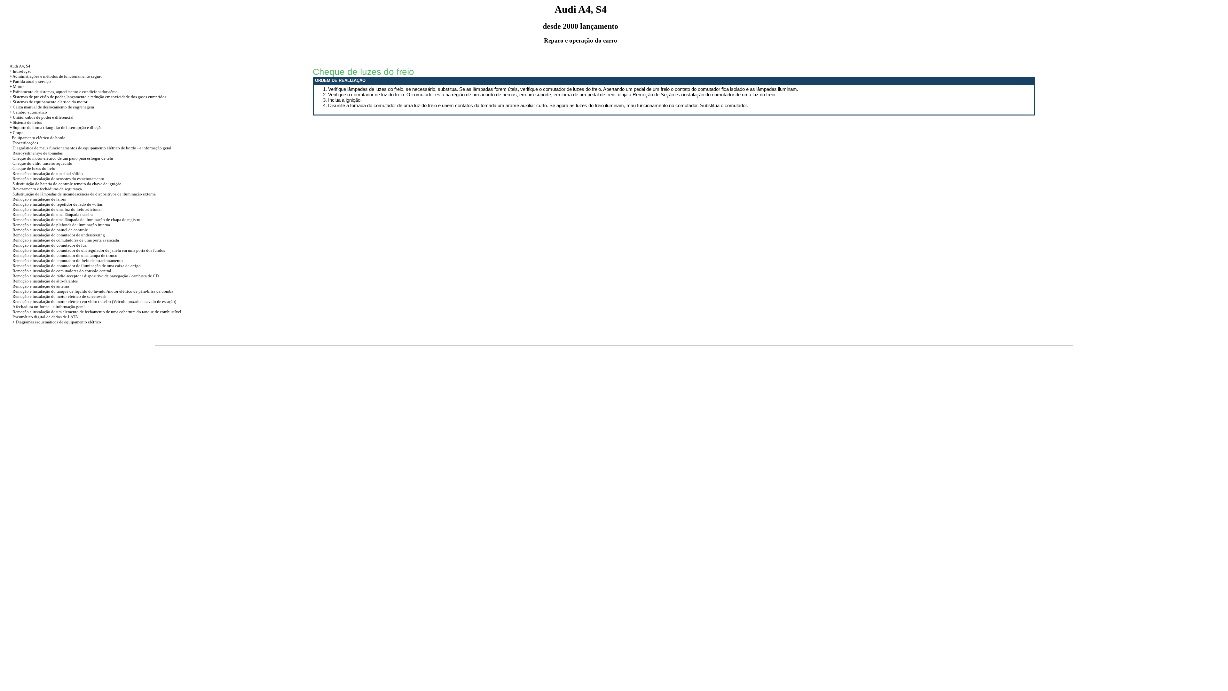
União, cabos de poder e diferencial (43, 117)
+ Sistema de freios (26, 122)
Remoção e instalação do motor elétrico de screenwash (59, 296)
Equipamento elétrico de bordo (39, 137)
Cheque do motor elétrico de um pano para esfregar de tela (62, 158)
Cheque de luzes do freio (33, 168)
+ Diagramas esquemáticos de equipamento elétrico (56, 322)
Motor (18, 86)
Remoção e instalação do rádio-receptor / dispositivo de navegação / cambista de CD (85, 276)
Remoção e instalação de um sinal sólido (47, 173)
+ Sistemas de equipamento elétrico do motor (48, 101)
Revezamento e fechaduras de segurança (47, 189)
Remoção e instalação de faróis (39, 199)
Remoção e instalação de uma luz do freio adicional (57, 209)
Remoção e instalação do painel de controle (50, 229)
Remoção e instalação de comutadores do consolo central (61, 270)
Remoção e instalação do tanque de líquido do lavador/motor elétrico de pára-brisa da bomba (92, 291)
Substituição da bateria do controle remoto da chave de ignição (67, 183)
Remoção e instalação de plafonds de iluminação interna (61, 224)
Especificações (25, 142)
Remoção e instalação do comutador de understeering (58, 235)
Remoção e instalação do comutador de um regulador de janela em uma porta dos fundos (88, 250)
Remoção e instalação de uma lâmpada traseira (52, 214)
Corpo (18, 132)
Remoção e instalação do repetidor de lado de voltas (57, 204)
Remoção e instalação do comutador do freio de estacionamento (67, 260)
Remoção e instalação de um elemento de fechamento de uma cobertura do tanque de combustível (96, 311)
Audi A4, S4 (20, 66)
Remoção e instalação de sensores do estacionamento (58, 178)
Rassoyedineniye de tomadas (37, 153)
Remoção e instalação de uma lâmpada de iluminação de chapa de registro (76, 219)
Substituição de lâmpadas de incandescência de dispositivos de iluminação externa (84, 194)
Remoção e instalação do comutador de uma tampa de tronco (64, 255)
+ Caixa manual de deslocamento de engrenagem (52, 107)
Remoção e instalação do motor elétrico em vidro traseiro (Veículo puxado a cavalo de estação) (94, 301)
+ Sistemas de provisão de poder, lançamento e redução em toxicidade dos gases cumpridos (88, 96)
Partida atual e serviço (32, 81)
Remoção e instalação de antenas (40, 286)
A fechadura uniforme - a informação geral (48, 306)
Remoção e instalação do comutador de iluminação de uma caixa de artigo (76, 265)
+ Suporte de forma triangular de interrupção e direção (56, 127)
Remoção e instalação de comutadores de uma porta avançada (65, 240)
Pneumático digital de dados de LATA (45, 316)
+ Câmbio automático (28, 112)
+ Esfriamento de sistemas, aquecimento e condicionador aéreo (64, 91)
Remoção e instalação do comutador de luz (49, 245)
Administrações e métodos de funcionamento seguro (57, 76)
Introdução (22, 71)
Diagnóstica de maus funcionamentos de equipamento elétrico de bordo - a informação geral (91, 148)
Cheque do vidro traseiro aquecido (42, 163)
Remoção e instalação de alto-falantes (45, 281)
